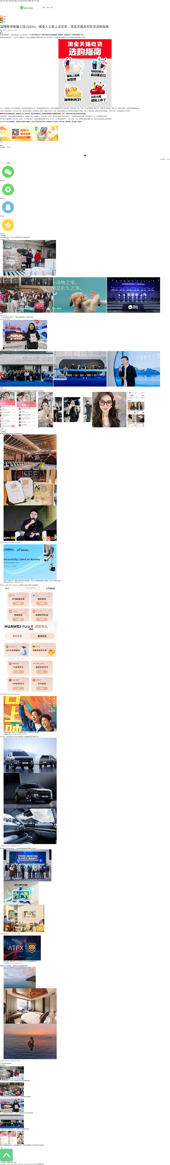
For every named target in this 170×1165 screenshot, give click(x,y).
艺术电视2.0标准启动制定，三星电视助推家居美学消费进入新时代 (18, 848)
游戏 (12, 1)
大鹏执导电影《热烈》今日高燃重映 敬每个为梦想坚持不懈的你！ (22, 732)
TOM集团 (2, 1162)
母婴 (21, 1)
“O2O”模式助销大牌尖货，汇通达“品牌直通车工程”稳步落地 (16, 317)
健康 (29, 1)
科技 (38, 1)
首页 (1, 1)
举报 (1, 145)
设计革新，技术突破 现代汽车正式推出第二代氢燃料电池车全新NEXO (19, 736)
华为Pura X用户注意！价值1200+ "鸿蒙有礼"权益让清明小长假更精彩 (19, 585)
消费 (32, 1)
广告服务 (8, 1162)
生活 (18, 1)
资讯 (4, 1)
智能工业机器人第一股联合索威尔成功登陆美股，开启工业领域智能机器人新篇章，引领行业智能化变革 (32, 580)
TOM (5, 30)
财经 (27, 1)
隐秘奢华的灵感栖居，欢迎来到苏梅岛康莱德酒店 (13, 965)
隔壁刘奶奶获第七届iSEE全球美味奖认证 (11, 433)
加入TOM (13, 1162)
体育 (9, 1)
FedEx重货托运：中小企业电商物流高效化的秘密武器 (15, 237)
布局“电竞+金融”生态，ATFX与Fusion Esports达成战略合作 (20, 961)
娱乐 (7, 1)
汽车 (35, 1)
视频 (24, 1)
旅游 (15, 1)
